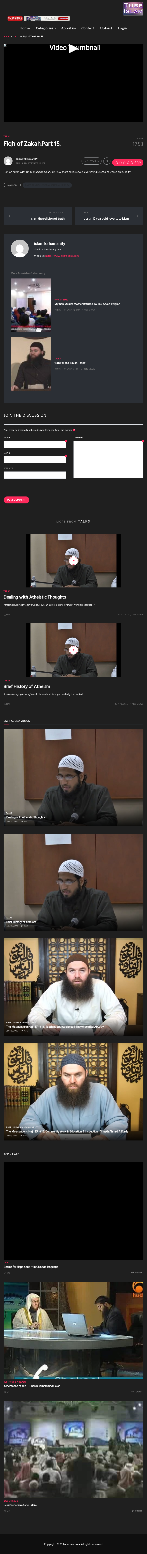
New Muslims (11, 1501)
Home (25, 28)
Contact (87, 28)
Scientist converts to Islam (20, 1505)
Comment (108, 438)
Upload (106, 28)
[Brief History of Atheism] (73, 650)
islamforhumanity (49, 243)
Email (35, 453)
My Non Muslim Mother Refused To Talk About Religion (87, 304)
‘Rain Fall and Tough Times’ (70, 363)
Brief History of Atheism (27, 686)
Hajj (8, 1022)
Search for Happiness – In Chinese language (31, 1267)
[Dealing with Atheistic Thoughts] (73, 560)
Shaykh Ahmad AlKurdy (26, 1022)
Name (35, 438)
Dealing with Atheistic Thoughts (35, 597)
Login (122, 28)
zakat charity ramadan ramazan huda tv (47, 185)
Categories (44, 28)
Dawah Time (61, 299)
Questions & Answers (15, 1382)
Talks (16, 36)
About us (68, 28)
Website (8, 468)
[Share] (106, 161)
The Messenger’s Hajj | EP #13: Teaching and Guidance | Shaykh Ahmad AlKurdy (55, 1026)
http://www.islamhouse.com (62, 256)
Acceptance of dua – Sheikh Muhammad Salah (32, 1386)
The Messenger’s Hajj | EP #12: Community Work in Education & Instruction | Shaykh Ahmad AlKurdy (67, 1131)
